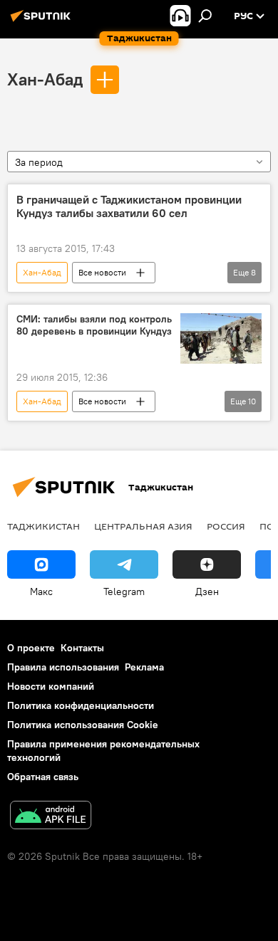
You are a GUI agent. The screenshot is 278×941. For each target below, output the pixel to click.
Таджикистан (43, 526)
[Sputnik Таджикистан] (42, 21)
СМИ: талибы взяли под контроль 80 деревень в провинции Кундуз (94, 325)
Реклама (144, 667)
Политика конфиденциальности (80, 705)
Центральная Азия (143, 526)
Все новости (102, 272)
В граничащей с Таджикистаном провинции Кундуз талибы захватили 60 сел (129, 206)
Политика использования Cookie (82, 724)
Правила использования (63, 667)
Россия (226, 526)
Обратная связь (42, 776)
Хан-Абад (45, 79)
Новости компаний (50, 686)
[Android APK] (50, 817)
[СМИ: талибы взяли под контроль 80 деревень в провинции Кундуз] (221, 338)
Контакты (82, 647)
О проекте (31, 647)
